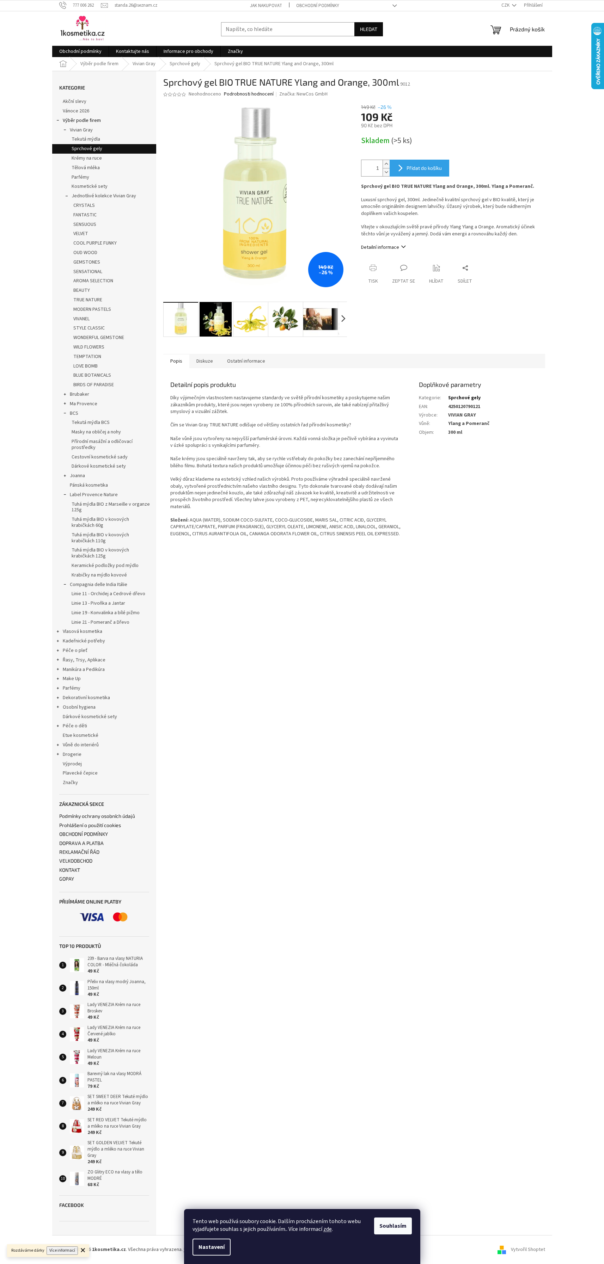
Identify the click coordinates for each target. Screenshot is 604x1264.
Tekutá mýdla (86, 139)
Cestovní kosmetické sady (100, 457)
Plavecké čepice (80, 773)
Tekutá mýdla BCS (91, 422)
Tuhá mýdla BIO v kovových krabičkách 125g (100, 553)
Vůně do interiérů (81, 744)
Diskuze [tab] (204, 361)
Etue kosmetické (80, 735)
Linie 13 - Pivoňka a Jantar (98, 603)
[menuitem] (80, 51)
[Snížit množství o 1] (386, 172)
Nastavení (212, 1247)
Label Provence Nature (94, 494)
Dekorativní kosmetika (86, 697)
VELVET (80, 233)
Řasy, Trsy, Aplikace (84, 660)
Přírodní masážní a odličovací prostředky (102, 444)
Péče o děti (75, 725)
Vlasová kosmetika (82, 631)
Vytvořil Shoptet (528, 1249)
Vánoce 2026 (76, 111)
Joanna (77, 475)
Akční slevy (74, 101)
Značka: (303, 94)
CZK (506, 5)
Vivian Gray (81, 130)
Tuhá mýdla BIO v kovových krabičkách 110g (100, 537)
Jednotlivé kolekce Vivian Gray (104, 195)
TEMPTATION (87, 356)
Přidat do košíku (424, 168)
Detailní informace (380, 247)
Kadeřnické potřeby (84, 641)
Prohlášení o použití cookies (90, 825)
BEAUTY (81, 290)
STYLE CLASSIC (89, 328)
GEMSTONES (86, 262)
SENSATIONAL (87, 271)
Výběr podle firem (82, 120)
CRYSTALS (84, 205)
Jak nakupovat (266, 5)
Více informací (62, 1250)
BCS (74, 413)
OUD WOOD (85, 252)
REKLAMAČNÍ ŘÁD (79, 852)
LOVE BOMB (85, 366)
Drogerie (72, 754)
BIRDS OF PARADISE (93, 384)
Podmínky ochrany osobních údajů (97, 816)
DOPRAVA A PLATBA (81, 843)
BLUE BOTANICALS (92, 375)
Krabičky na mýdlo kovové (99, 575)
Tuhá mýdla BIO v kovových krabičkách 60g (100, 522)
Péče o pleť (75, 650)
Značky (70, 782)
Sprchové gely (87, 148)
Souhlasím (393, 1226)
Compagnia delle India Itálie (98, 584)
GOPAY (66, 878)
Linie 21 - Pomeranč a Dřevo (100, 622)
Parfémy (80, 177)
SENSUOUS (84, 224)
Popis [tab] (176, 361)
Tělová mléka (86, 167)
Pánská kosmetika (89, 485)
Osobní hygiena (79, 707)
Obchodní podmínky (317, 5)
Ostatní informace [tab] (246, 361)
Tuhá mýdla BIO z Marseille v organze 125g (111, 507)
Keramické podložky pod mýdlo (105, 565)
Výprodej (72, 763)
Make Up (72, 678)
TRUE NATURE (87, 299)
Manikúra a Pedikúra (84, 669)
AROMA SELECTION (93, 280)
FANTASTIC (85, 214)
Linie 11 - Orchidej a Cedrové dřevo (108, 593)
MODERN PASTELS (92, 309)
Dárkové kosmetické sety (99, 466)
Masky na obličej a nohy (96, 432)
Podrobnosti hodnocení (249, 94)
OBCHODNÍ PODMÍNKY (83, 834)
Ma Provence (83, 403)
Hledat (368, 29)
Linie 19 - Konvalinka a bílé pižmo (106, 612)
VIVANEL (81, 318)
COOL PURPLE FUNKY (95, 243)
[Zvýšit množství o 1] (386, 164)
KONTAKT (69, 870)
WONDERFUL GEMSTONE (98, 337)
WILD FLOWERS (88, 347)
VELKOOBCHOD (75, 860)
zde (327, 1229)
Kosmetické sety (90, 186)
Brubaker (79, 394)
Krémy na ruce (87, 158)
